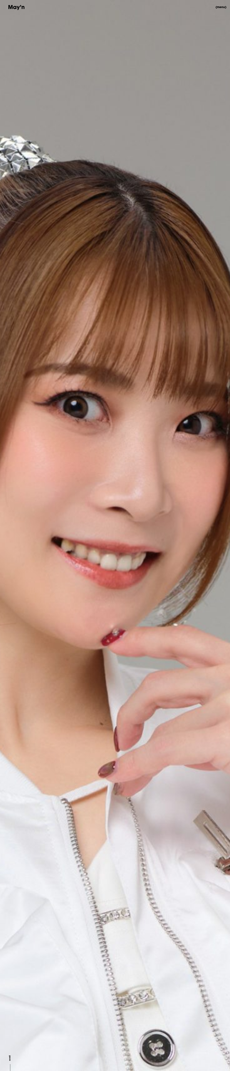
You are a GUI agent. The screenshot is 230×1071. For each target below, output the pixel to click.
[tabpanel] (115, 535)
